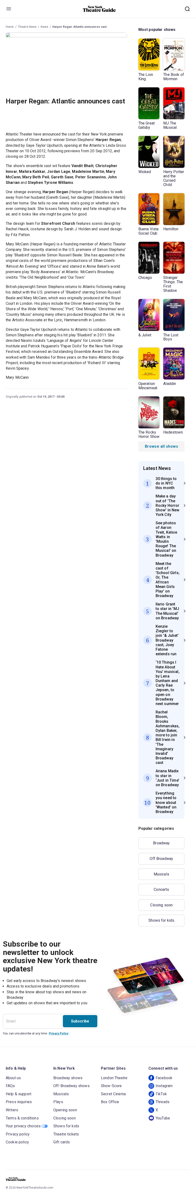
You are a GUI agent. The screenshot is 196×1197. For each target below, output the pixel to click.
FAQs (10, 1086)
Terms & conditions (22, 1118)
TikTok (161, 1094)
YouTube (163, 1118)
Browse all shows (161, 446)
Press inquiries (19, 1102)
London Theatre (114, 1078)
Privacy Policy (58, 1033)
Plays (58, 1102)
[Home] (99, 9)
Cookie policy (17, 1142)
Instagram (164, 1086)
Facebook (164, 1078)
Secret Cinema (113, 1094)
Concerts (161, 889)
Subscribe (80, 1021)
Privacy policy (18, 1134)
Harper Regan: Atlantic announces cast (79, 26)
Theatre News (27, 26)
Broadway (161, 843)
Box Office (110, 1102)
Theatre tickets (66, 1134)
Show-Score (111, 1086)
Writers (12, 1110)
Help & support (18, 1094)
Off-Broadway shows (71, 1086)
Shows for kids (161, 920)
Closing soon (161, 905)
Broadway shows (67, 1078)
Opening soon (65, 1110)
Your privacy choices (23, 1126)
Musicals (161, 874)
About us (13, 1078)
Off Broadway (161, 858)
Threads (162, 1102)
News (44, 26)
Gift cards (61, 1142)
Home (10, 26)
